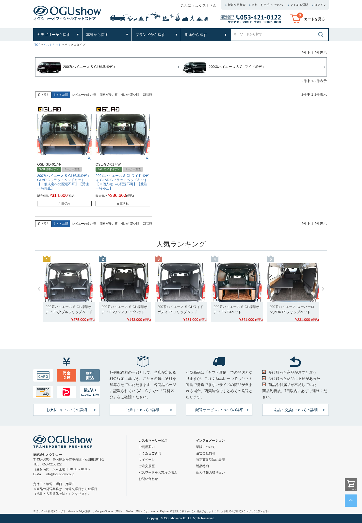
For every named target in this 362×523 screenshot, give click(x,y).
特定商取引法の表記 (210, 459)
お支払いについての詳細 (66, 410)
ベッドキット (52, 44)
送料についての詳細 (143, 410)
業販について (205, 447)
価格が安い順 (108, 94)
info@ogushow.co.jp (60, 474)
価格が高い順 (130, 94)
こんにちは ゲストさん (198, 5)
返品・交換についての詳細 (295, 410)
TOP (37, 44)
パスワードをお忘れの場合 (158, 472)
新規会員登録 (237, 5)
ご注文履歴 (147, 466)
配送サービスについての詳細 (219, 410)
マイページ (147, 459)
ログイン (320, 5)
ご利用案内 (147, 447)
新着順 (147, 94)
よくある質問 (299, 5)
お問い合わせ (148, 479)
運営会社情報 (205, 453)
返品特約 (202, 466)
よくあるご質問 (150, 453)
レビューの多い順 (84, 94)
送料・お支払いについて (268, 5)
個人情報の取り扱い (210, 472)
